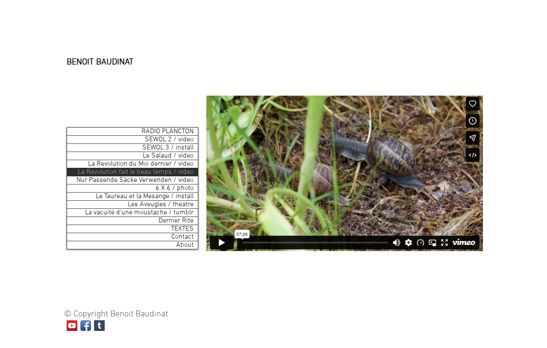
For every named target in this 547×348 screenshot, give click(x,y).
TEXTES (182, 229)
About (185, 245)
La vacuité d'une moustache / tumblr (139, 212)
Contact (182, 237)
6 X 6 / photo (175, 188)
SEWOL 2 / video (169, 139)
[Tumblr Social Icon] (99, 325)
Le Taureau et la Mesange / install (145, 196)
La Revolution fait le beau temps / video (136, 172)
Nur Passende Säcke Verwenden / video (135, 180)
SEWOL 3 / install (168, 148)
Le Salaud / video (168, 156)
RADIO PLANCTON (167, 131)
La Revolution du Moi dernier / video (141, 164)
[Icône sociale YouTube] (72, 325)
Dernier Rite (176, 221)
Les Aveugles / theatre (161, 204)
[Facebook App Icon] (85, 325)
